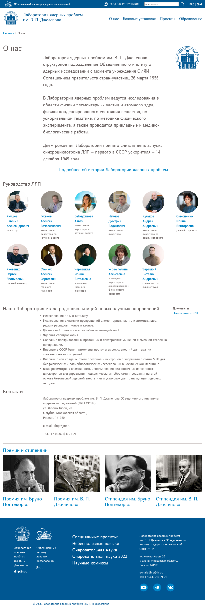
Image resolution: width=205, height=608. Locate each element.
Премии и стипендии (25, 450)
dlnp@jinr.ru (156, 572)
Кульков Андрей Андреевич (150, 221)
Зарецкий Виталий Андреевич (150, 274)
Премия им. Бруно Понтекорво (22, 502)
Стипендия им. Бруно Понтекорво (127, 502)
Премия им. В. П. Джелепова (72, 502)
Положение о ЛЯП (186, 313)
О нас (114, 18)
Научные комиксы (90, 563)
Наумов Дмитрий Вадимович (117, 221)
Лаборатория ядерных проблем (53, 17)
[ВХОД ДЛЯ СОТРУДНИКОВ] (106, 4)
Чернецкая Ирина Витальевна (82, 274)
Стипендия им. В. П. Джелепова (177, 502)
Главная (8, 33)
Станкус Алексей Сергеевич (48, 274)
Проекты (167, 18)
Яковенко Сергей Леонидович (15, 274)
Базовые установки (139, 18)
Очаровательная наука (94, 550)
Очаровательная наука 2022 (99, 556)
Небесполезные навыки (95, 543)
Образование (190, 18)
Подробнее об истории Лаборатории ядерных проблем (113, 170)
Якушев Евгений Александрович (18, 221)
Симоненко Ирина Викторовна (185, 221)
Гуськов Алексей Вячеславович (51, 221)
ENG (199, 4)
